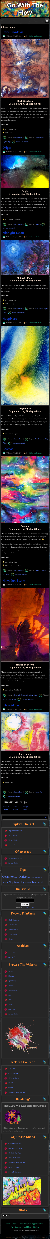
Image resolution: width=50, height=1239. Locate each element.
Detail (37, 439)
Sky (8, 141)
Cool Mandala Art (14, 1143)
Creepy (37, 137)
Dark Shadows (13, 32)
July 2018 (11, 952)
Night (5, 141)
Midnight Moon (13, 233)
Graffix (10, 1087)
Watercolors (12, 845)
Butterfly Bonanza (14, 1172)
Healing (11, 985)
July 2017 (11, 957)
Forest (32, 877)
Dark (42, 137)
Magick (11, 976)
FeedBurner (30, 907)
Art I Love (12, 1068)
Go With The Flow (14, 1153)
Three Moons (13, 929)
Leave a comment (22, 141)
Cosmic (37, 224)
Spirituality (12, 980)
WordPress (15, 1237)
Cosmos (8, 449)
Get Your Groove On (15, 1148)
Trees (4, 312)
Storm (5, 699)
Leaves (42, 439)
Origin (7, 148)
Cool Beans (12, 1083)
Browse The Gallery (15, 858)
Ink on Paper (18, 137)
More (10, 1004)
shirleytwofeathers (35, 36)
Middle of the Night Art (16, 1092)
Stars (7, 574)
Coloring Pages (13, 1078)
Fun (9, 999)
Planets (43, 570)
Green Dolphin (13, 1167)
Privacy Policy (13, 863)
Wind (5, 443)
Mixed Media (13, 840)
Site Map (11, 1009)
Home (10, 971)
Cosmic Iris (13, 924)
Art (9, 995)
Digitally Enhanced (21, 695)
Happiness (10, 319)
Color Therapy (13, 1073)
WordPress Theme (27, 1237)
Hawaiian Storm (14, 580)
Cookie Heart (13, 934)
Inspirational (12, 990)
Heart (36, 877)
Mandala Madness (14, 1157)
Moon (41, 308)
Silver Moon (11, 705)
